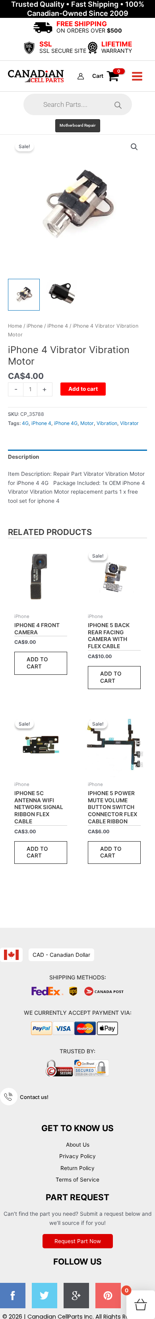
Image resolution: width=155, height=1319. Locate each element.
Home (15, 326)
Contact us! (34, 1097)
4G (25, 423)
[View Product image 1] (24, 295)
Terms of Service (77, 1179)
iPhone (35, 326)
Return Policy (77, 1168)
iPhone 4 (57, 326)
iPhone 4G (66, 423)
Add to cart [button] (37, 663)
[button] (77, 125)
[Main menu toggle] (137, 76)
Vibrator (129, 423)
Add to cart (83, 389)
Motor (87, 423)
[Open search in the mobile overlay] (77, 104)
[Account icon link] (80, 76)
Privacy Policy (77, 1156)
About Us (77, 1144)
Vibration (107, 423)
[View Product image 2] (62, 293)
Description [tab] (23, 457)
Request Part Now (77, 1241)
